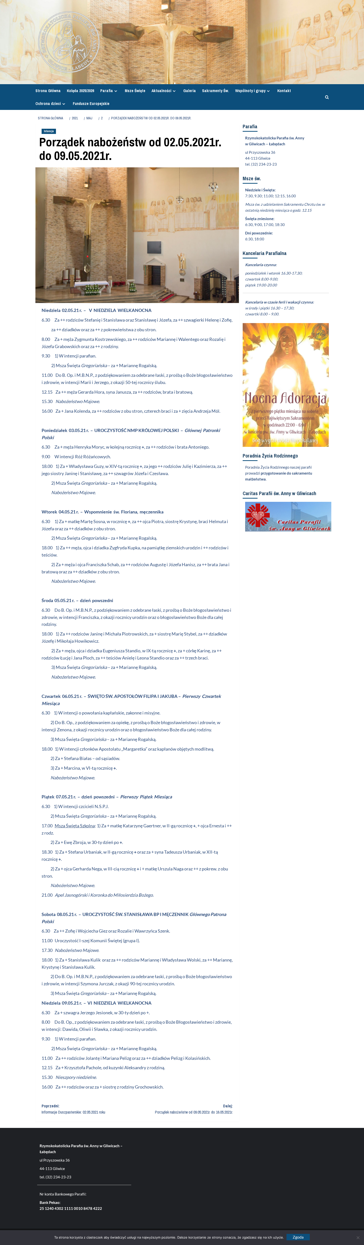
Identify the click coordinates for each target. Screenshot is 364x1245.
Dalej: (194, 1109)
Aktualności (161, 90)
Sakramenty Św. (215, 90)
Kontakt (284, 90)
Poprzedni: (73, 1109)
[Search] (326, 97)
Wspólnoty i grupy (250, 90)
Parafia (106, 90)
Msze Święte (135, 90)
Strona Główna (48, 90)
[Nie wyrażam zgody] (357, 1237)
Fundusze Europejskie (91, 103)
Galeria (189, 90)
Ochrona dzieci (48, 103)
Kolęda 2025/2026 (80, 90)
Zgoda (298, 1237)
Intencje (49, 131)
